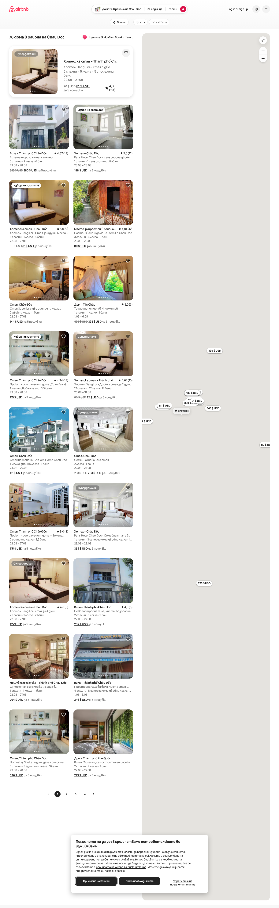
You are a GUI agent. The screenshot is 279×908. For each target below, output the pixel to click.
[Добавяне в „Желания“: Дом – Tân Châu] (128, 261)
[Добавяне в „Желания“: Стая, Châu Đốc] (64, 261)
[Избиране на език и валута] (256, 9)
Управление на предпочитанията (182, 882)
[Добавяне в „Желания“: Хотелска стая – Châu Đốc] (64, 185)
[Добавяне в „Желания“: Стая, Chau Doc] (128, 412)
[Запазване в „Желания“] (126, 53)
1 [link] (57, 794)
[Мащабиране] (263, 51)
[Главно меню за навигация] (266, 9)
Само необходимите (140, 881)
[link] (49, 794)
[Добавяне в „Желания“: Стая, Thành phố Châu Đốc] (64, 336)
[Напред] (93, 794)
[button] (83, 86)
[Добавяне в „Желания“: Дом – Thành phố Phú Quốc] (128, 714)
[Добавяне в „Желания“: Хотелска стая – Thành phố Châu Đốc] (128, 336)
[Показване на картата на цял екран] (263, 40)
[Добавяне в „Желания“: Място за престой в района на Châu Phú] (128, 185)
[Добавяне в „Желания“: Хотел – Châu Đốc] (128, 109)
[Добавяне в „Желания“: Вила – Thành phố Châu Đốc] (64, 109)
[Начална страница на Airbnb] (18, 9)
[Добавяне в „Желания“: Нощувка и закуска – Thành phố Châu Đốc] (64, 639)
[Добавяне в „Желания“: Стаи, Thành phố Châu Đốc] (64, 714)
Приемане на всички (96, 881)
